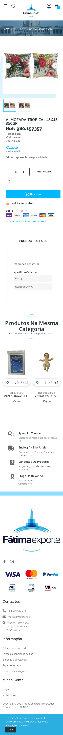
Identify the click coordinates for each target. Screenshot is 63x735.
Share (17, 210)
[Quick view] (14, 382)
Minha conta (9, 695)
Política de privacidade (15, 648)
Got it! (10, 730)
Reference (19, 264)
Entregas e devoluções (15, 659)
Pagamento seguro (13, 665)
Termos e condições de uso (18, 654)
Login (6, 689)
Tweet (21, 210)
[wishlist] (7, 382)
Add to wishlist (10, 181)
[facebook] (5, 562)
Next (55, 66)
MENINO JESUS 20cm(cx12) (46, 396)
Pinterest (26, 210)
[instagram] (12, 562)
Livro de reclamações (14, 671)
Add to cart (43, 171)
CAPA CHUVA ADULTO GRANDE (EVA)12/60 (16, 396)
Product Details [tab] (33, 241)
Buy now (35, 194)
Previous (8, 66)
